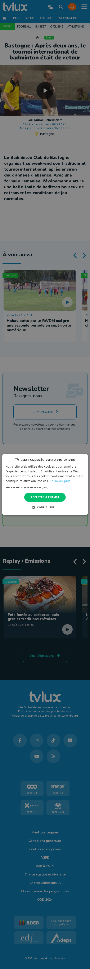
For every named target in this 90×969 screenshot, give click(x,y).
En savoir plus (60, 481)
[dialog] (45, 484)
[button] (45, 487)
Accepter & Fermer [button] (45, 497)
